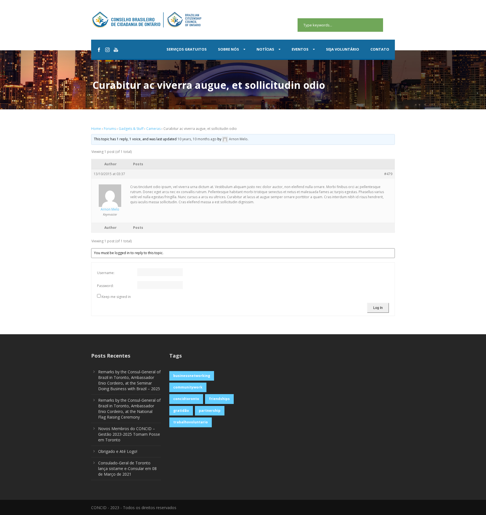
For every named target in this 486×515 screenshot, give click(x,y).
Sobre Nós (228, 49)
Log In (378, 308)
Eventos (300, 49)
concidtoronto (186, 398)
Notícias (265, 49)
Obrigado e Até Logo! (117, 451)
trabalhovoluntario (190, 422)
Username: (105, 272)
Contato (379, 49)
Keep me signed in (116, 296)
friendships (219, 398)
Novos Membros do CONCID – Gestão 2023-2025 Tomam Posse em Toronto (129, 434)
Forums (110, 128)
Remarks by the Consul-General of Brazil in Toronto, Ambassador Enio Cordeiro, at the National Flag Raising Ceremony (129, 408)
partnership (209, 410)
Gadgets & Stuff (131, 128)
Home (96, 128)
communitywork (187, 387)
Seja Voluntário (342, 49)
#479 (388, 173)
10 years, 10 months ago (197, 139)
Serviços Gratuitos (186, 49)
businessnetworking (191, 375)
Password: (105, 285)
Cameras (153, 128)
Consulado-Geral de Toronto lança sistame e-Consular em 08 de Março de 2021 (127, 468)
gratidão (181, 410)
